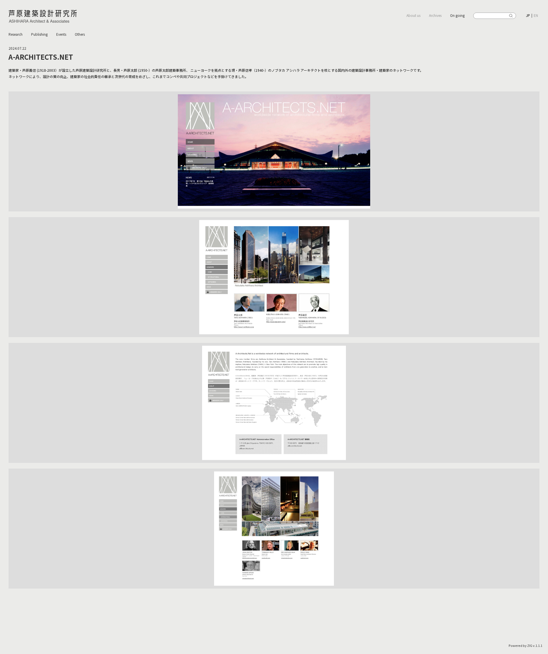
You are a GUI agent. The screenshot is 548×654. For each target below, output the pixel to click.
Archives (435, 15)
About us (413, 15)
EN (536, 15)
